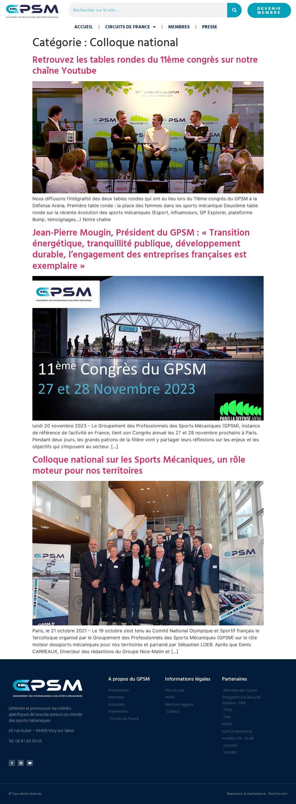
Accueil (83, 27)
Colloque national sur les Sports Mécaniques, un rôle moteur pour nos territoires (138, 465)
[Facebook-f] (12, 763)
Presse (209, 27)
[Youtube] (30, 763)
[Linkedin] (21, 763)
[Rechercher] (234, 10)
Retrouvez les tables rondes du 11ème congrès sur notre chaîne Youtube (145, 65)
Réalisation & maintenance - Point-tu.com (257, 793)
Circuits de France (127, 27)
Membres (179, 27)
